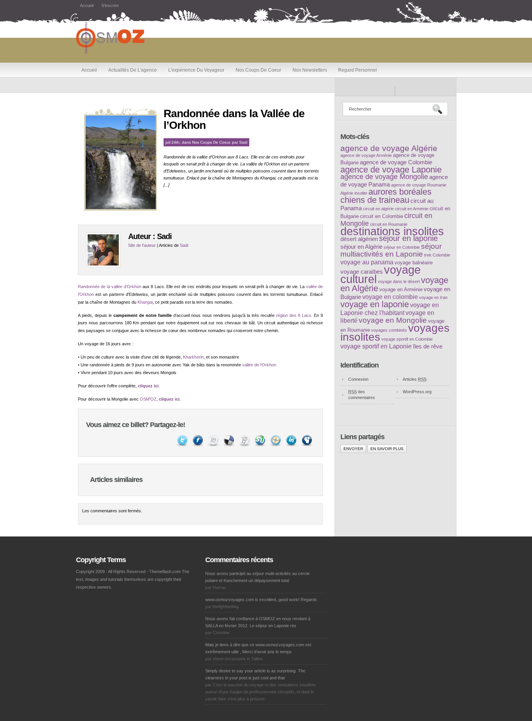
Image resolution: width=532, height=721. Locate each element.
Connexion (358, 379)
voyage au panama (366, 262)
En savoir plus (386, 449)
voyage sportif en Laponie (376, 346)
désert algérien (359, 239)
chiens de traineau (374, 200)
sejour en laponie (408, 238)
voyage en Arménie (401, 289)
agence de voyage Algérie (388, 148)
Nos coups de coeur (258, 70)
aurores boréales (400, 192)
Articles (414, 379)
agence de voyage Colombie (396, 162)
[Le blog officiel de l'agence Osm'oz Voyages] (117, 55)
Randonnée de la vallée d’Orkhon (109, 286)
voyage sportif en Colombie (407, 339)
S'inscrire (110, 5)
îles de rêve (427, 346)
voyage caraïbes (361, 272)
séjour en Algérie (361, 247)
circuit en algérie (378, 208)
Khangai (145, 302)
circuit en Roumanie (388, 224)
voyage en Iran (433, 297)
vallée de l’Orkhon (259, 364)
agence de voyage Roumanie (418, 185)
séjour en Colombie (402, 247)
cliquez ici (148, 385)
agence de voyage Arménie (366, 155)
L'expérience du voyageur (196, 70)
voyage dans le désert (399, 281)
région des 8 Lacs (293, 315)
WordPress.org (417, 391)
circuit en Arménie (411, 208)
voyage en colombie (390, 296)
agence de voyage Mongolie (384, 177)
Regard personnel (357, 70)
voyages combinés (389, 330)
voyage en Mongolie (393, 320)
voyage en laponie (374, 304)
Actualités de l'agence (132, 70)
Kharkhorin (193, 357)
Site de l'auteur (142, 245)
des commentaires (361, 394)
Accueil (86, 5)
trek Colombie (437, 255)
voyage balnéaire (414, 263)
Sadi (243, 142)
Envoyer (353, 449)
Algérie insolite (353, 193)
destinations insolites (392, 231)
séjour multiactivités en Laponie (391, 250)
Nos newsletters (309, 70)
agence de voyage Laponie (391, 169)
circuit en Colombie (381, 216)
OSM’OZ (148, 399)
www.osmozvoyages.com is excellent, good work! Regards (261, 599)
